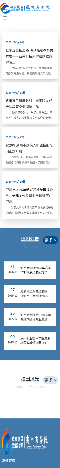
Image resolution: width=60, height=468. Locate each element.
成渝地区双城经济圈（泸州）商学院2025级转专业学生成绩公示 (35, 294)
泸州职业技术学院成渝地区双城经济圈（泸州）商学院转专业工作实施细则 (35, 341)
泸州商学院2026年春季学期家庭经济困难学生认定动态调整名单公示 (35, 270)
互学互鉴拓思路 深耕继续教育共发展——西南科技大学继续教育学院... (29, 56)
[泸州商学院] (25, 441)
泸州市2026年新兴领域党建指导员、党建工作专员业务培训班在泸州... (29, 196)
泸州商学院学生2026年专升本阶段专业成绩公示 (35, 317)
